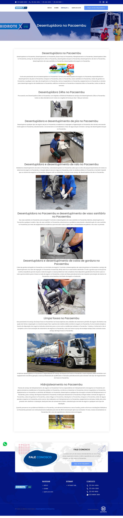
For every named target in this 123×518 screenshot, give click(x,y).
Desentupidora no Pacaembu (45, 509)
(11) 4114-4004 (35, 2)
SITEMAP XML (72, 485)
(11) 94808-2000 (22, 2)
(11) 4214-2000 (46, 2)
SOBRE (56, 8)
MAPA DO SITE (76, 8)
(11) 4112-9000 (57, 2)
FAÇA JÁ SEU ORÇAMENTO (96, 8)
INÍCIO (50, 8)
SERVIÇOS (64, 8)
